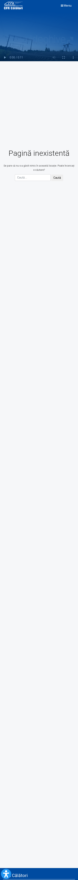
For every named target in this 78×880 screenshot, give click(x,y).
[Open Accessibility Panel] (6, 874)
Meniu (67, 5)
